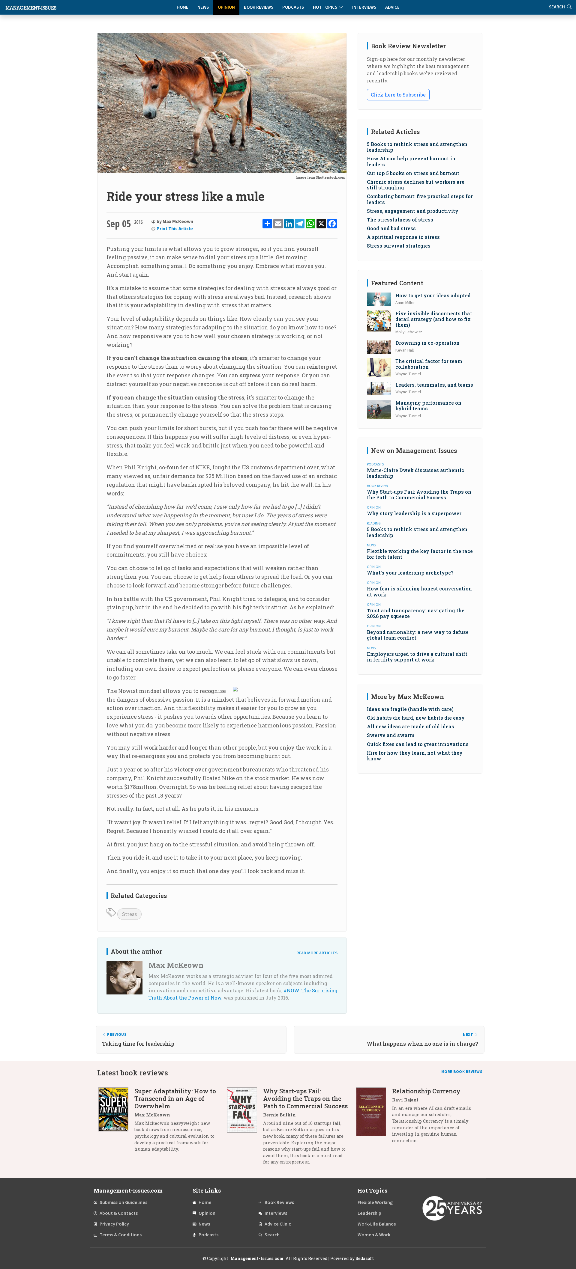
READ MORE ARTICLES (317, 953)
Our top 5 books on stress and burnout (413, 173)
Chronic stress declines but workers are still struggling (415, 185)
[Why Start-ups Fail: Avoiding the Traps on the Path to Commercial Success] (245, 1128)
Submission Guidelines (123, 1202)
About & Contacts (119, 1213)
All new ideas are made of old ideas (410, 726)
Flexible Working (375, 1202)
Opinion (226, 7)
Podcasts (293, 7)
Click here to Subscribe (398, 94)
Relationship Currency (426, 1091)
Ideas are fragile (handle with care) (410, 709)
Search (272, 1234)
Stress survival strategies (398, 245)
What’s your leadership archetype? (410, 572)
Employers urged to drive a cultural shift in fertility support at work (417, 657)
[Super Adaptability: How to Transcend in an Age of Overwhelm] (116, 1122)
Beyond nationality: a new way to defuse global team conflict (418, 635)
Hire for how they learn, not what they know (415, 756)
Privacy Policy (114, 1224)
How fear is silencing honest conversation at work (419, 591)
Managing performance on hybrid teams (428, 406)
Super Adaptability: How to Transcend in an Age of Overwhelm (175, 1098)
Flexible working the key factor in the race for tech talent (420, 554)
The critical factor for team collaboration (428, 364)
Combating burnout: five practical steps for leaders (420, 199)
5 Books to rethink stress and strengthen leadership (417, 147)
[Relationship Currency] (374, 1118)
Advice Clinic (278, 1224)
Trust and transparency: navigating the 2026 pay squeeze (415, 613)
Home (182, 7)
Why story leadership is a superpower (414, 513)
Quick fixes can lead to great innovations (418, 744)
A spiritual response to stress (403, 237)
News (203, 7)
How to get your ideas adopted (433, 295)
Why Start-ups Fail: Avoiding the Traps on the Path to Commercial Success (419, 495)
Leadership (369, 1213)
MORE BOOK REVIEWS (462, 1071)
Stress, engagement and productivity (412, 211)
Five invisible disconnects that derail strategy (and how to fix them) (433, 319)
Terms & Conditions (121, 1234)
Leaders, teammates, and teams (434, 385)
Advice (392, 7)
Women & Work (374, 1234)
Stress (129, 914)
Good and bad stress (391, 228)
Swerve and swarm (391, 735)
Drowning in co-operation (427, 343)
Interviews (364, 7)
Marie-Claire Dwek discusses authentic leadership (415, 473)
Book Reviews (258, 7)
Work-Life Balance (377, 1224)
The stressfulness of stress (400, 219)
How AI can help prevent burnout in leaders (411, 161)
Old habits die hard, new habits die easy (416, 718)
